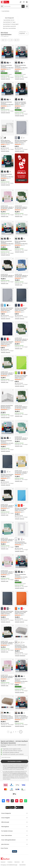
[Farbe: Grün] (16, 238)
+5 (23, 642)
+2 (23, 539)
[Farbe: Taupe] (2, 712)
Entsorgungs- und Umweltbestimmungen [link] (9, 864)
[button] (4, 40)
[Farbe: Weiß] (7, 62)
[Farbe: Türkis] (5, 305)
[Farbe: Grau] (5, 62)
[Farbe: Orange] (21, 372)
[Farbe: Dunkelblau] (19, 305)
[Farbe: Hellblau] (2, 437)
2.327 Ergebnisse (4, 36)
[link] (21, 2)
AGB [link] (22, 862)
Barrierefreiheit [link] (23, 864)
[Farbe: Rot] (21, 305)
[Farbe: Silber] (16, 137)
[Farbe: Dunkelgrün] (2, 171)
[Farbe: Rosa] (21, 539)
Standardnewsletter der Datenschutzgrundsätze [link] (15, 767)
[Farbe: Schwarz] (16, 99)
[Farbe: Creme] (19, 642)
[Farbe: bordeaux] (5, 608)
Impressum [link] (3, 862)
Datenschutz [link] (17, 862)
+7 (9, 305)
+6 (23, 305)
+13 (10, 62)
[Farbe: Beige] (21, 137)
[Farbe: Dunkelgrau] (2, 62)
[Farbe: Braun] (24, 372)
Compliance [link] (10, 862)
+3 (23, 137)
